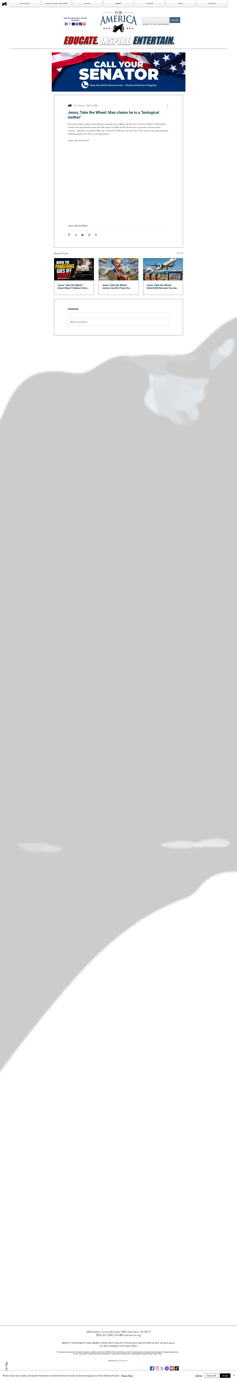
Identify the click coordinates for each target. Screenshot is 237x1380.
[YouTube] (84, 24)
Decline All (211, 1375)
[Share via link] (89, 193)
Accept (225, 1375)
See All (180, 211)
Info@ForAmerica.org (128, 1335)
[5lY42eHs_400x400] (73, 24)
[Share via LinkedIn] (82, 193)
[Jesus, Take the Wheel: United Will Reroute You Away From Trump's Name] (163, 228)
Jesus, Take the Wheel (78, 184)
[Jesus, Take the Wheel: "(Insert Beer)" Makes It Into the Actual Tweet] (74, 228)
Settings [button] (198, 1375)
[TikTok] (80, 24)
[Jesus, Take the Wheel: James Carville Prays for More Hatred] (118, 228)
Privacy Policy (127, 1375)
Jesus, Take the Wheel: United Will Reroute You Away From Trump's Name (162, 245)
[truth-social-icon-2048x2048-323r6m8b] (167, 1368)
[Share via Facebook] (69, 193)
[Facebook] (66, 24)
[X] (162, 1368)
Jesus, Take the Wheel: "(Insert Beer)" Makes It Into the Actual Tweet (72, 245)
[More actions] (167, 105)
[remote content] (118, 159)
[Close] (233, 1375)
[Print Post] (96, 193)
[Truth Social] (77, 24)
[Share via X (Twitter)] (75, 193)
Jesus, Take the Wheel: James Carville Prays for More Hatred (115, 245)
